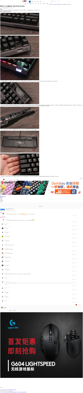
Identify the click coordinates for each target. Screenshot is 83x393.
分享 (0, 8)
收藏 (0, 197)
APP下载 (47, 3)
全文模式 (17, 179)
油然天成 (5, 281)
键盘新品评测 (58, 4)
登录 (40, 206)
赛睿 (0, 196)
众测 (40, 1)
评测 (27, 3)
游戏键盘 (2, 196)
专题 (38, 3)
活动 (40, 3)
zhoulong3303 (5, 227)
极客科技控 (5, 231)
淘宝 (37, 1)
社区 (32, 1)
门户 (29, 1)
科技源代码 (5, 256)
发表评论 (2, 209)
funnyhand (5, 291)
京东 (35, 1)
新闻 (25, 3)
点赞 (73, 215)
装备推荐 (30, 3)
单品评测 (55, 4)
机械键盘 (5, 196)
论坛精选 (44, 3)
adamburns (5, 252)
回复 (75, 215)
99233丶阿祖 (5, 287)
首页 (51, 4)
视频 (33, 3)
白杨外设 (5, 223)
